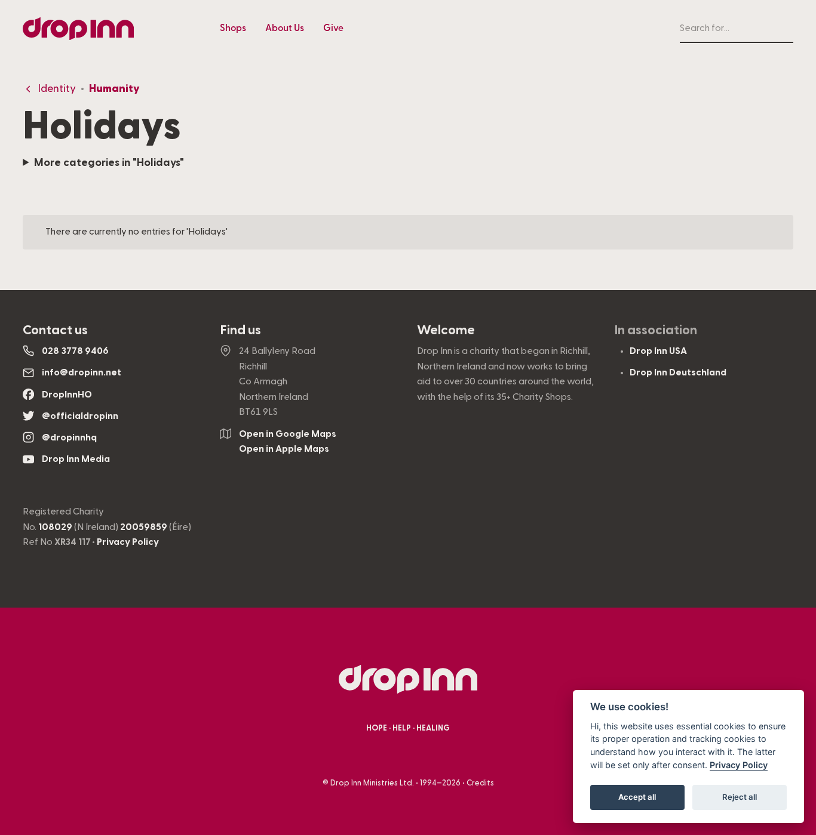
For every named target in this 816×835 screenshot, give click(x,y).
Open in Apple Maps (284, 449)
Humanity (114, 88)
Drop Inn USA (658, 351)
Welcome (446, 330)
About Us (284, 28)
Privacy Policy (128, 542)
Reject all (739, 797)
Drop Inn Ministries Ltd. (372, 783)
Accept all (637, 797)
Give (333, 28)
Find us (240, 330)
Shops (233, 28)
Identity (57, 88)
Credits (480, 783)
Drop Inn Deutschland (678, 372)
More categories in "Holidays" (109, 162)
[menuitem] (233, 28)
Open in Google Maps (287, 434)
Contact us (55, 330)
